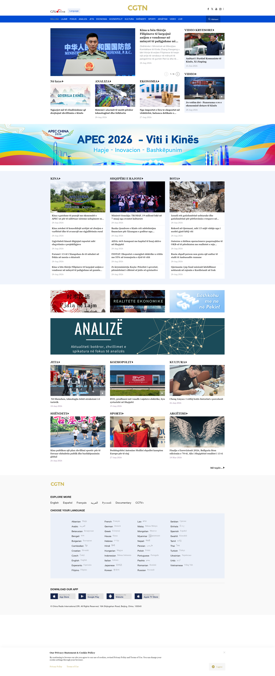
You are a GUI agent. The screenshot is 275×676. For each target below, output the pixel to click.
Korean (112, 570)
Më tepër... (216, 468)
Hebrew (112, 541)
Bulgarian (82, 541)
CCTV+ (139, 502)
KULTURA (177, 362)
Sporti (116, 413)
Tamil (176, 541)
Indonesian (118, 555)
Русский (106, 502)
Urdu (175, 560)
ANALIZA (102, 81)
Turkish (177, 550)
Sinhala (177, 526)
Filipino (79, 570)
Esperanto (82, 565)
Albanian (79, 521)
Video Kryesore (198, 30)
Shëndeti (58, 413)
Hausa (111, 536)
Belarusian (83, 531)
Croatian (80, 550)
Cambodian (80, 545)
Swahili (178, 536)
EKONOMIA (148, 81)
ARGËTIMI (178, 413)
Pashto (144, 560)
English (54, 502)
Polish (144, 550)
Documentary (123, 502)
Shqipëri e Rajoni (125, 178)
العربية (94, 502)
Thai (175, 545)
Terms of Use (73, 666)
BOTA (174, 178)
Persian (145, 545)
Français (82, 502)
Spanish (178, 531)
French (112, 521)
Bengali (78, 536)
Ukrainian (180, 555)
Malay (147, 526)
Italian (111, 560)
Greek (112, 531)
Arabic (78, 526)
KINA (54, 178)
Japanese (113, 565)
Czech (78, 555)
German (113, 526)
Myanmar (149, 536)
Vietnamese (181, 565)
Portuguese (148, 555)
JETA (54, 362)
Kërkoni (214, 19)
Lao (142, 521)
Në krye (56, 81)
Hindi (110, 545)
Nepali (144, 541)
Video (189, 74)
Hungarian (114, 550)
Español (67, 502)
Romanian (147, 565)
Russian (146, 570)
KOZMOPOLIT (120, 362)
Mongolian (147, 531)
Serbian (178, 521)
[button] (166, 74)
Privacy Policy (56, 666)
